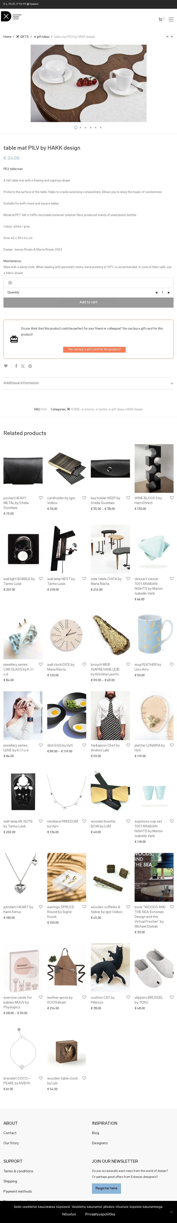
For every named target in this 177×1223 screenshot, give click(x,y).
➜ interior (87, 409)
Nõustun (69, 1214)
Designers (100, 1143)
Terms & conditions (18, 1171)
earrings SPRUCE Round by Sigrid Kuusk (60, 912)
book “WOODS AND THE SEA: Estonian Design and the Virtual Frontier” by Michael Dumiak (150, 917)
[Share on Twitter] (23, 366)
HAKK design (134, 409)
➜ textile (101, 409)
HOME (75, 409)
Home (7, 36)
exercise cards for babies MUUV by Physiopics (17, 1002)
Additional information (21, 383)
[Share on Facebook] (16, 366)
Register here (106, 1188)
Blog (95, 1133)
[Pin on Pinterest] (30, 366)
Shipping (10, 1181)
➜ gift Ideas (41, 36)
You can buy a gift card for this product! (94, 349)
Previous (4, 83)
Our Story (11, 1143)
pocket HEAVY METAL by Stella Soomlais (16, 503)
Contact (10, 1133)
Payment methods (17, 1192)
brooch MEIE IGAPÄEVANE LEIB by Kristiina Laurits (105, 669)
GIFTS (24, 36)
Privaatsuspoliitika (100, 1214)
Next (172, 83)
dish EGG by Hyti (60, 745)
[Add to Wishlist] (7, 366)
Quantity (13, 292)
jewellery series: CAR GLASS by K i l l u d (18, 669)
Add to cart (88, 302)
